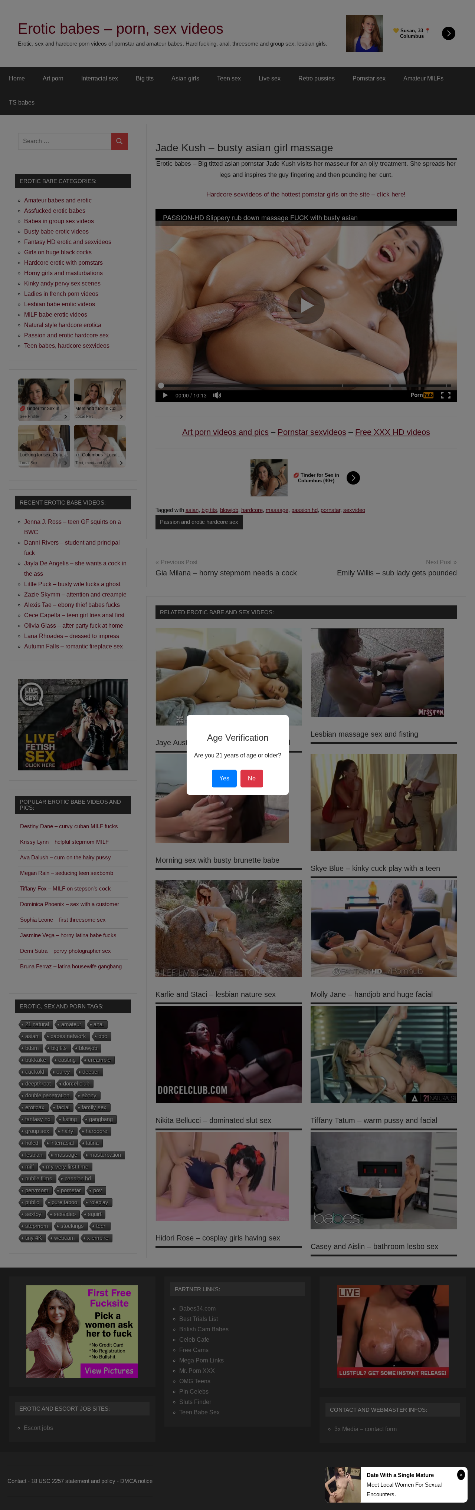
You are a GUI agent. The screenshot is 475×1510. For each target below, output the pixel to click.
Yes (224, 778)
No (252, 778)
